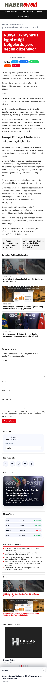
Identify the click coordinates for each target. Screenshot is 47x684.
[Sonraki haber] (40, 479)
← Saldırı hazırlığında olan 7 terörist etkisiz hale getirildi (10, 244)
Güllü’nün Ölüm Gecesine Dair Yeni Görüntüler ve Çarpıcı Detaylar (22, 549)
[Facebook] (5, 463)
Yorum (5, 360)
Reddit (7, 66)
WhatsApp (34, 62)
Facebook (24, 62)
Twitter (15, 62)
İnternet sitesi (7, 399)
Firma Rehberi (27, 12)
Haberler (5, 24)
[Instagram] (18, 463)
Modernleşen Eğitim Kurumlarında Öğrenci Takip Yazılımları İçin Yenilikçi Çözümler (22, 554)
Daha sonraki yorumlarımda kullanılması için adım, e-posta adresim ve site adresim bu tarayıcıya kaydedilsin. (23, 413)
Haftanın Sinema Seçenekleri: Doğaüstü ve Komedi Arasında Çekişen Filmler (23, 568)
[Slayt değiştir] (19, 666)
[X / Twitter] (12, 463)
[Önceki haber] (35, 479)
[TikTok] (31, 463)
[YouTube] (25, 463)
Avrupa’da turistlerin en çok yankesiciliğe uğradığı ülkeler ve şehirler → (33, 244)
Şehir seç (9, 443)
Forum (39, 12)
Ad (4, 381)
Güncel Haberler (11, 12)
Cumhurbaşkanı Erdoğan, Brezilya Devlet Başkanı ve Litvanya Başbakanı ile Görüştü (23, 558)
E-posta (6, 390)
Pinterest (16, 66)
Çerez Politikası (23, 17)
